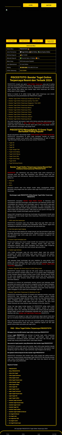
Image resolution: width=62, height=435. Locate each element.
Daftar (23, 434)
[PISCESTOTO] (13, 4)
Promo (7, 434)
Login (39, 434)
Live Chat (54, 434)
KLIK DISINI (23, 70)
